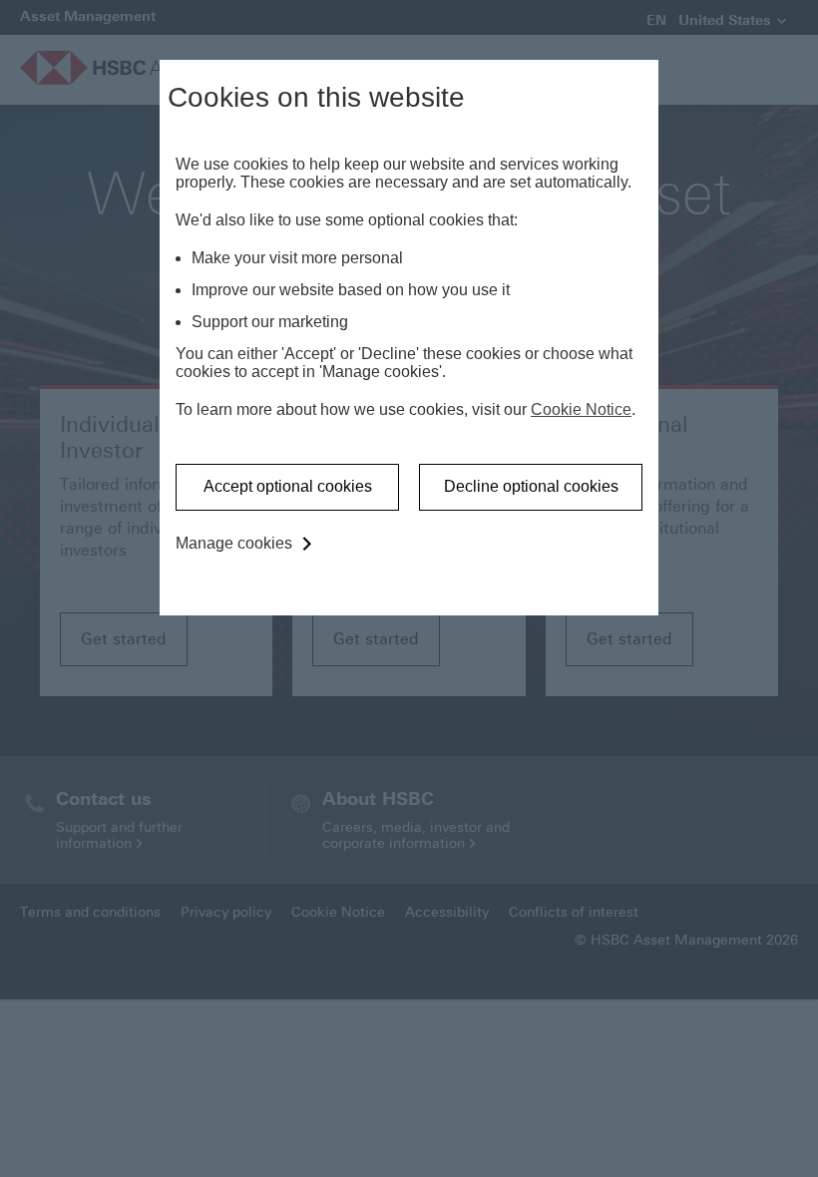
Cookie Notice (581, 409)
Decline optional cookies (531, 486)
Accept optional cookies (288, 486)
